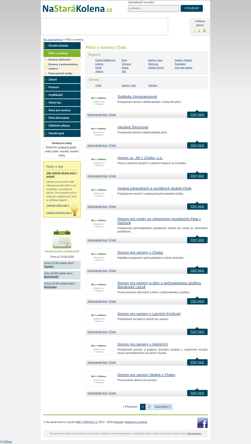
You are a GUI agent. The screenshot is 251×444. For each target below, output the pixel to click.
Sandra (49, 266)
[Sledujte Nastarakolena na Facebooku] (202, 422)
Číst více (197, 114)
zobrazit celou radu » (57, 205)
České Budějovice (105, 60)
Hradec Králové (183, 60)
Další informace (194, 433)
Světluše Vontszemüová (137, 96)
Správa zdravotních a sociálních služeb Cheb (154, 188)
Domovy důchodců (59, 59)
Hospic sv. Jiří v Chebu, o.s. (140, 158)
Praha (125, 67)
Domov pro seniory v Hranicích (142, 344)
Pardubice (180, 63)
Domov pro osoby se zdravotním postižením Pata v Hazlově (159, 221)
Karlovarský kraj (97, 114)
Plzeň (98, 67)
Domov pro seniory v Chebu (140, 252)
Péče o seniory (58, 53)
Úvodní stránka (58, 45)
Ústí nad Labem (183, 67)
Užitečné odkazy (59, 125)
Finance (53, 87)
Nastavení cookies (136, 422)
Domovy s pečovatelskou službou (63, 66)
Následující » (163, 406)
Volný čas (54, 102)
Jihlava (99, 71)
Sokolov (152, 85)
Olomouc (153, 63)
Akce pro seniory (59, 110)
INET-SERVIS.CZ (87, 422)
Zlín (124, 71)
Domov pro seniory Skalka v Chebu (146, 375)
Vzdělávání (55, 94)
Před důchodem (58, 118)
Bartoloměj (51, 276)
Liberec (99, 63)
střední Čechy (156, 67)
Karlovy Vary (155, 60)
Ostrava (126, 63)
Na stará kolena (73, 10)
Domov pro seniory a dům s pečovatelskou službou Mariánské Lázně (159, 285)
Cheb (98, 85)
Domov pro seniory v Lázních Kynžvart (149, 314)
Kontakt (118, 422)
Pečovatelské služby (60, 73)
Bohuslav (50, 287)
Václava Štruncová (132, 127)
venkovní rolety (67, 147)
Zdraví (52, 79)
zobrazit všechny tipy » (59, 212)
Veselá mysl (56, 133)
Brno (124, 60)
